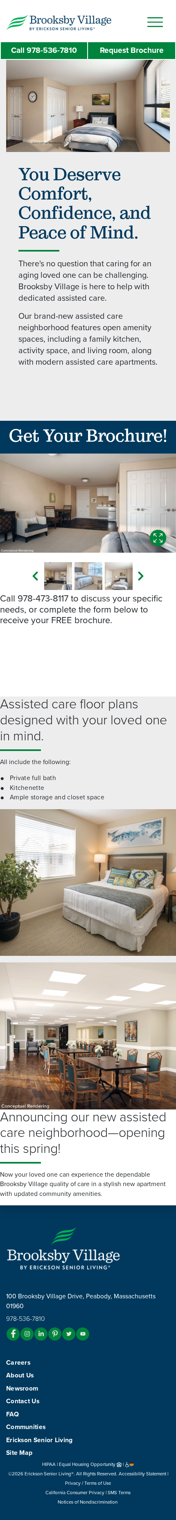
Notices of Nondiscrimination (88, 1502)
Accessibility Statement (142, 1474)
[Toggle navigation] (155, 22)
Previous (35, 576)
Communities (25, 1427)
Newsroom (22, 1388)
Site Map (19, 1452)
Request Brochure (132, 50)
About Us (20, 1375)
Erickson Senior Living (39, 1440)
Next (141, 576)
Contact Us (22, 1401)
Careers (18, 1362)
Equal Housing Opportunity (88, 1464)
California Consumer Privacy (74, 1492)
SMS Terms (119, 1492)
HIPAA (49, 1464)
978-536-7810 (44, 50)
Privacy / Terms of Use (88, 1483)
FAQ (12, 1414)
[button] (75, 22)
